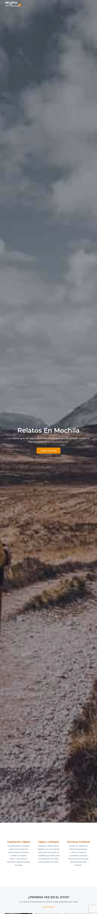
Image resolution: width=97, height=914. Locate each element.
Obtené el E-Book (48, 450)
